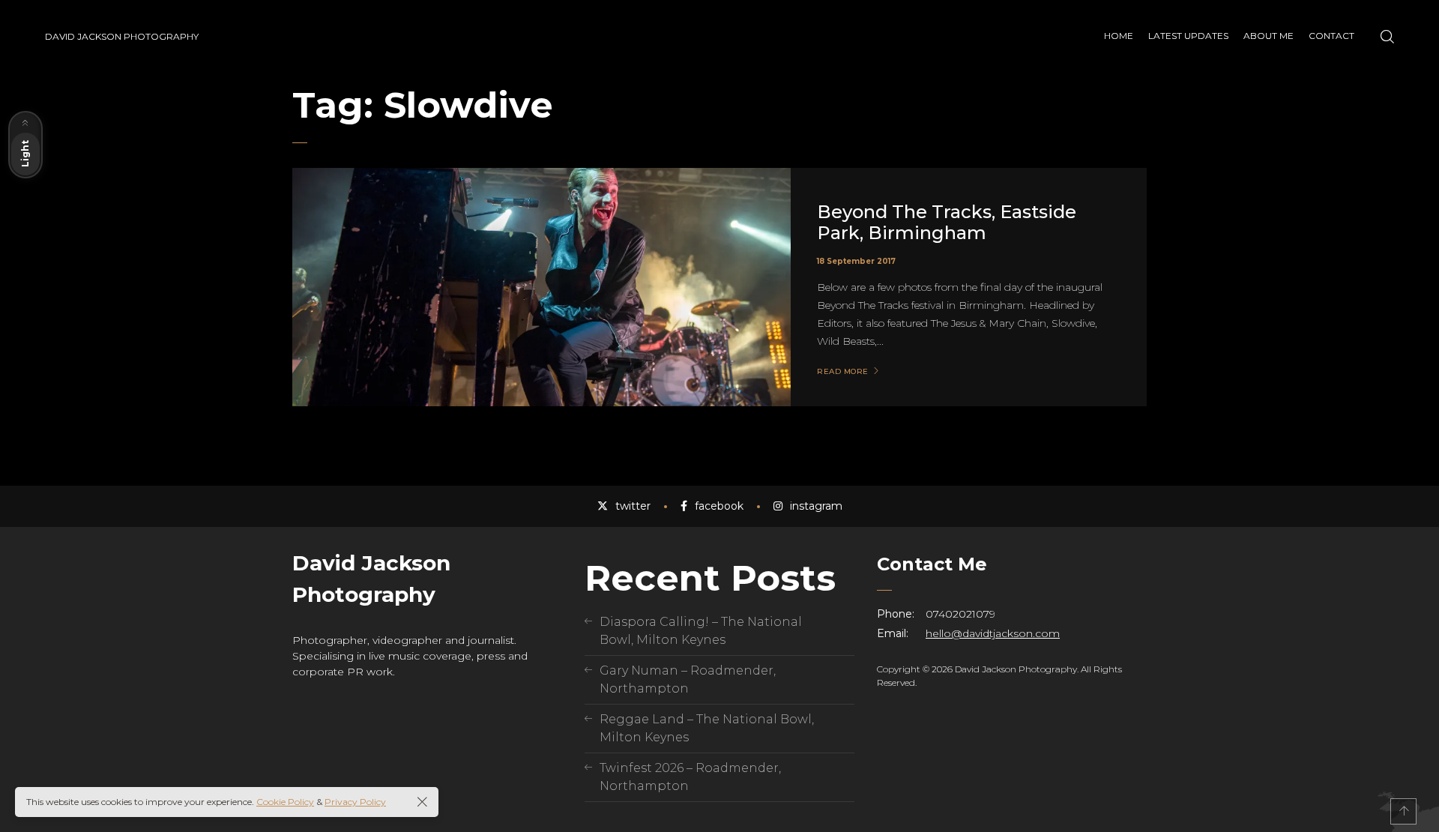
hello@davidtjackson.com (993, 633)
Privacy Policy (355, 801)
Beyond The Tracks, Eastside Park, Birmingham (946, 222)
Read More (843, 371)
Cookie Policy (285, 801)
